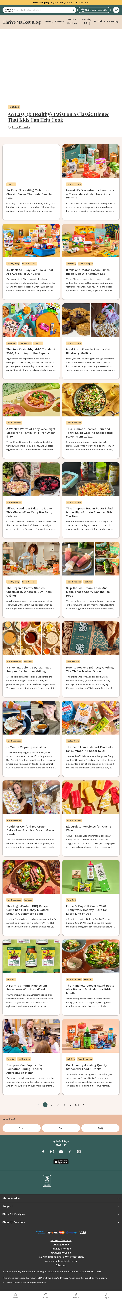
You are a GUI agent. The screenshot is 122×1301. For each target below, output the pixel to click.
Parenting (113, 21)
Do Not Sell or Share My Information (61, 1257)
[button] (116, 10)
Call (61, 1128)
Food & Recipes (72, 21)
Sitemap (61, 1265)
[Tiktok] (69, 1151)
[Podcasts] (78, 1151)
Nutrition (99, 21)
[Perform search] (8, 10)
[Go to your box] (116, 10)
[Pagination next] (83, 1105)
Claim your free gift (96, 10)
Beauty (48, 21)
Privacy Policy (61, 1244)
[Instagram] (52, 1151)
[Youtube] (61, 1151)
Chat (21, 1128)
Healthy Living (86, 21)
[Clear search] (73, 10)
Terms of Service (61, 1240)
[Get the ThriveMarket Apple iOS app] (61, 1161)
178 (77, 1104)
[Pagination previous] (38, 1105)
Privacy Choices (61, 1248)
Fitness (59, 21)
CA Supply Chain (61, 1253)
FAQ (100, 1128)
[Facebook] (43, 1151)
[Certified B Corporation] (47, 1181)
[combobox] (39, 10)
